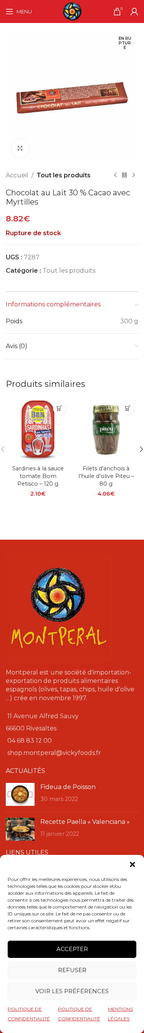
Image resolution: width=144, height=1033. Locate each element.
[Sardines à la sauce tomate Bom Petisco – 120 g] (38, 430)
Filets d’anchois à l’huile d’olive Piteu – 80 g (106, 476)
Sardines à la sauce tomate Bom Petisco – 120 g (38, 476)
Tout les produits (63, 175)
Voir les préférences (72, 991)
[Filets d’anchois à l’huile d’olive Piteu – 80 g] (106, 430)
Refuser (72, 970)
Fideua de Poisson (68, 787)
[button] (132, 864)
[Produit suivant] (133, 175)
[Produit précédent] (115, 175)
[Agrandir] (20, 148)
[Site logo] (72, 11)
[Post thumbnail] (20, 794)
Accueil (17, 175)
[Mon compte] (134, 11)
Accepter (72, 949)
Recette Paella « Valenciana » (85, 821)
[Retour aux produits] (124, 175)
